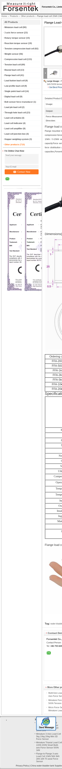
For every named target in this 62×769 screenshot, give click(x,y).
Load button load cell (14, 80)
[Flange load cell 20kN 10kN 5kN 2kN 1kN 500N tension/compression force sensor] (54, 73)
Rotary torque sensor (14, 38)
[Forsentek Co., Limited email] (9, 181)
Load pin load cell (12, 107)
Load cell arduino (12, 118)
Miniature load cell (13, 27)
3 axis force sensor (13, 32)
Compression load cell (15, 59)
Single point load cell (14, 91)
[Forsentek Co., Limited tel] (16, 182)
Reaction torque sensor (16, 43)
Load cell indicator (13, 123)
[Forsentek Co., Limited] (45, 73)
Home (4, 16)
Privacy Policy (22, 766)
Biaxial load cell (12, 70)
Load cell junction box (15, 134)
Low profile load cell (14, 86)
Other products (28, 16)
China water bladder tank (42, 766)
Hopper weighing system (16, 139)
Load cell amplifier (13, 128)
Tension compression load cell (19, 48)
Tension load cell (12, 64)
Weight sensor (11, 54)
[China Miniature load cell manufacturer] (20, 6)
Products (14, 16)
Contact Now (23, 172)
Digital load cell (11, 96)
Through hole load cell (15, 112)
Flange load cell (12, 75)
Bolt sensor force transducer (18, 102)
